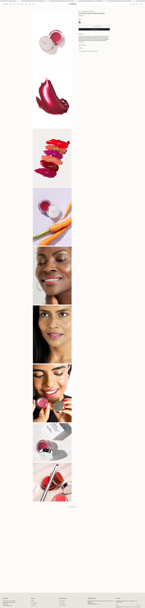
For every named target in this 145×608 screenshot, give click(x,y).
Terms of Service (62, 605)
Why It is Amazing (82, 45)
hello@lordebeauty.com (8, 605)
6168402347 (5, 603)
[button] (5, 4)
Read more (81, 42)
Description (81, 33)
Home (80, 11)
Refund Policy (62, 603)
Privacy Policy (62, 600)
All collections (34, 603)
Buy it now (94, 29)
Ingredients (81, 48)
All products (33, 605)
